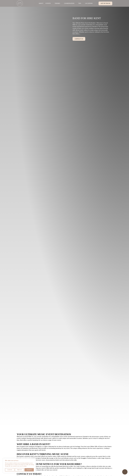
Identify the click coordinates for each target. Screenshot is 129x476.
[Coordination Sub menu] (75, 3)
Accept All (29, 469)
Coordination (69, 3)
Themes (57, 3)
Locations (89, 3)
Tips (79, 3)
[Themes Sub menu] (61, 3)
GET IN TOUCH (105, 3)
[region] (19, 465)
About (41, 3)
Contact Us (79, 39)
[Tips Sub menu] (82, 3)
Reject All (19, 469)
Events (48, 3)
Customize (9, 469)
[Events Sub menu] (51, 3)
